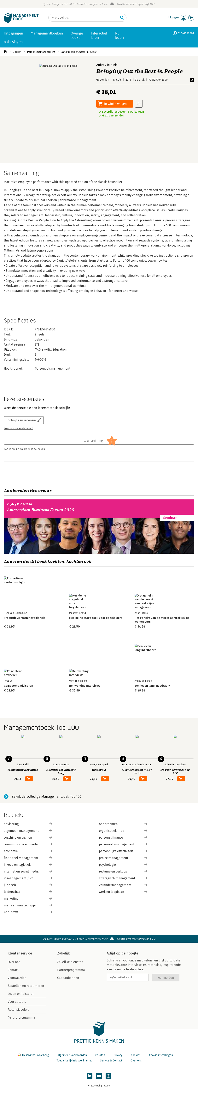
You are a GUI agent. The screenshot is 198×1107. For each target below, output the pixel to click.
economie (11, 851)
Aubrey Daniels (107, 65)
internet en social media (21, 871)
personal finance (111, 837)
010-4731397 (186, 33)
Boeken (17, 51)
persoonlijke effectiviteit (116, 851)
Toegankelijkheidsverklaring (74, 1060)
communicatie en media (21, 844)
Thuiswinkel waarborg (35, 1055)
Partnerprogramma (21, 1017)
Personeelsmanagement (41, 51)
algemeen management (21, 831)
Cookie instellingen (161, 1055)
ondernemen (108, 824)
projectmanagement (113, 858)
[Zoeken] (122, 18)
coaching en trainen (18, 837)
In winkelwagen (115, 103)
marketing (11, 898)
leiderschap (12, 892)
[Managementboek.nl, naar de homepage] (21, 22)
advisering (11, 824)
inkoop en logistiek (17, 864)
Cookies (136, 1055)
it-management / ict (18, 878)
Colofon (100, 1055)
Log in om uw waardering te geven (24, 449)
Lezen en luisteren (21, 994)
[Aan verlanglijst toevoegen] (139, 104)
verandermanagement (115, 885)
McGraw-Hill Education (51, 349)
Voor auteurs (17, 1002)
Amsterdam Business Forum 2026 (40, 509)
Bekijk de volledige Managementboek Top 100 (46, 796)
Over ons (14, 962)
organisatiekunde (111, 831)
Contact (13, 970)
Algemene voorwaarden (72, 1055)
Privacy (118, 1055)
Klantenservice (20, 953)
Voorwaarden (17, 978)
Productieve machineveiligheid (24, 618)
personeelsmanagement (116, 844)
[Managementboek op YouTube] (99, 1076)
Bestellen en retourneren (26, 986)
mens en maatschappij (20, 905)
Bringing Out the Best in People (78, 51)
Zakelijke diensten (70, 962)
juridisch (10, 885)
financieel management (21, 858)
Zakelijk (63, 953)
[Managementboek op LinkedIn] (89, 1076)
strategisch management (117, 878)
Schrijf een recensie (22, 420)
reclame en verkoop (113, 871)
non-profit (11, 912)
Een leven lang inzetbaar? (152, 685)
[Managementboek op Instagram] (108, 1076)
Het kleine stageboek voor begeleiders (95, 618)
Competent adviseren (18, 685)
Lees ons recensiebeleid (18, 428)
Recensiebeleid (18, 1009)
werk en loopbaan (111, 892)
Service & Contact (111, 1060)
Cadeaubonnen (68, 978)
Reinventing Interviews (84, 685)
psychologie (107, 864)
